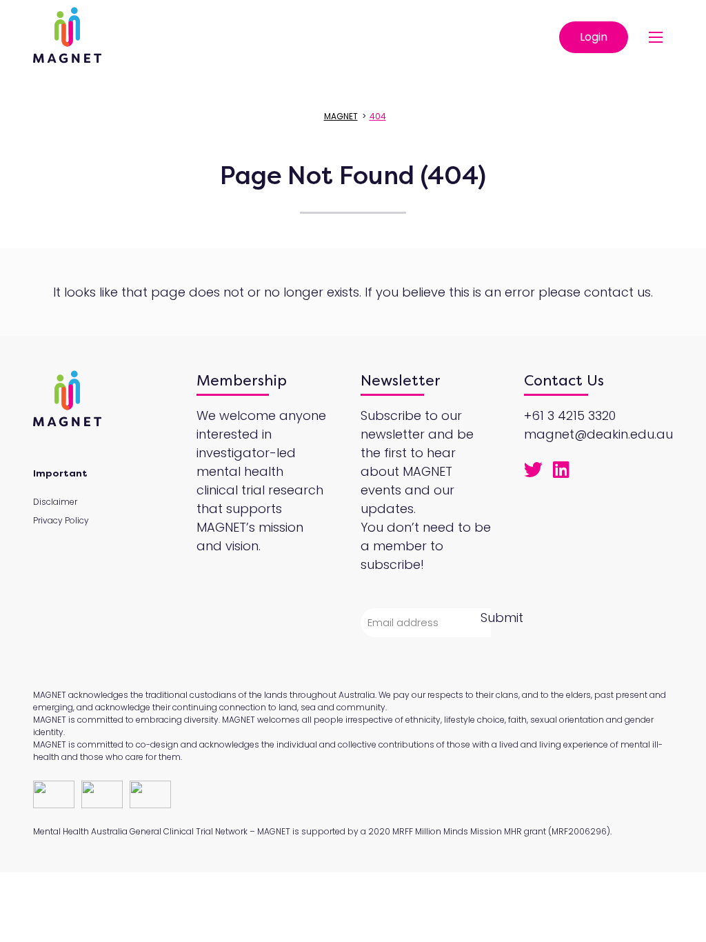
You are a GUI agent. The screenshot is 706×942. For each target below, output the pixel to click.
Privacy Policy (61, 520)
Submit (502, 617)
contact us (617, 292)
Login (593, 37)
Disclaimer (55, 502)
